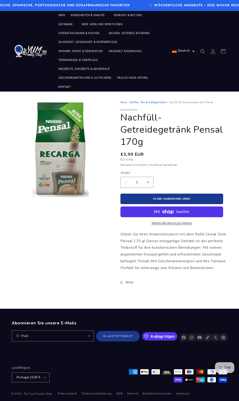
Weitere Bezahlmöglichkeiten (171, 223)
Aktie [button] (129, 282)
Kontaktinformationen (157, 393)
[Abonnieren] (88, 335)
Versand (126, 165)
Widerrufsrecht (67, 393)
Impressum (183, 393)
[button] (89, 15)
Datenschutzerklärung (97, 393)
